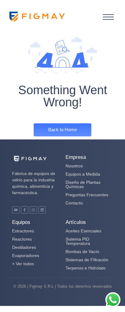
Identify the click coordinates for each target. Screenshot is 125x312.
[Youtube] (15, 210)
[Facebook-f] (24, 210)
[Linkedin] (42, 210)
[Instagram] (33, 210)
